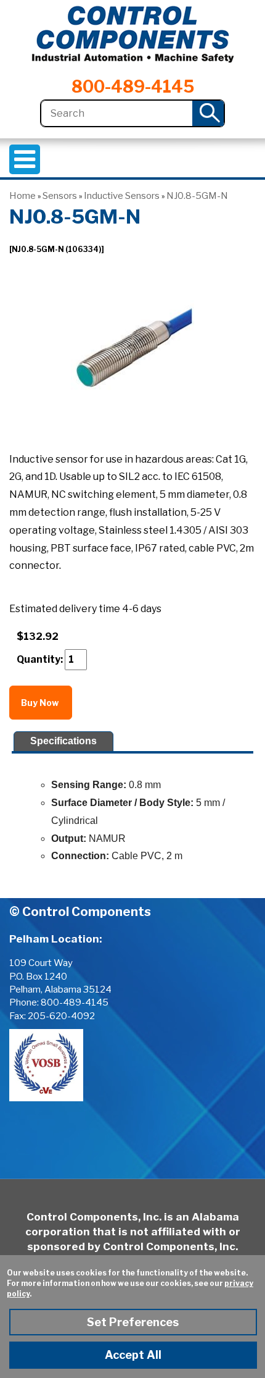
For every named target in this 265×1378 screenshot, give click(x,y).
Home (22, 195)
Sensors (60, 195)
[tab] (63, 741)
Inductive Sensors (122, 195)
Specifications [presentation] (63, 741)
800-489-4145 (132, 87)
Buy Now (40, 702)
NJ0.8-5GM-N (197, 195)
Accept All (133, 1354)
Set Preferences (133, 1322)
